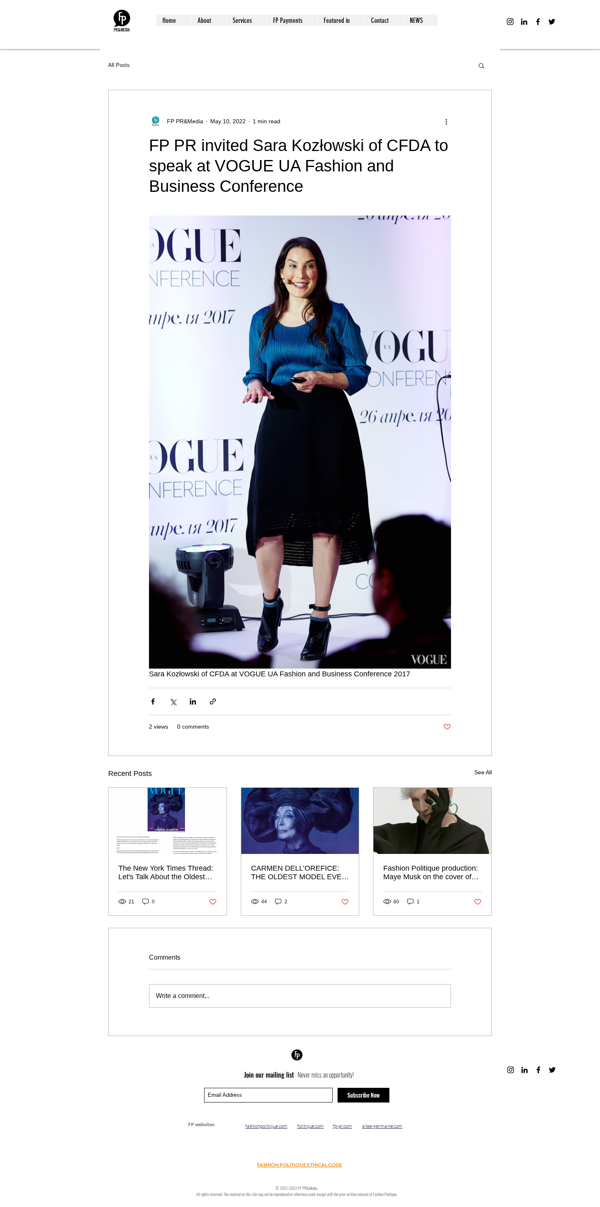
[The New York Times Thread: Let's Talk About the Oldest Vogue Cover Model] (168, 821)
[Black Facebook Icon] (537, 21)
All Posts (119, 65)
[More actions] (446, 121)
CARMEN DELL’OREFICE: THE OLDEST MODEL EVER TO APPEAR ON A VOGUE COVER (299, 872)
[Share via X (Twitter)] (173, 701)
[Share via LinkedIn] (193, 701)
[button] (481, 65)
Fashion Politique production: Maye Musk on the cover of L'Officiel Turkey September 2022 (430, 872)
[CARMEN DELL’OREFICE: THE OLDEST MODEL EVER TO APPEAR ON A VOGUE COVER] (300, 821)
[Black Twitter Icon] (551, 21)
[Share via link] (213, 701)
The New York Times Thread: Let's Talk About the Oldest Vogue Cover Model (165, 872)
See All (483, 772)
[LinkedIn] (524, 21)
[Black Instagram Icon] (510, 21)
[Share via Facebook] (153, 701)
